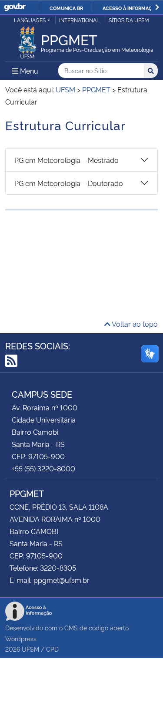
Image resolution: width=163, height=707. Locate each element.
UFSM (30, 649)
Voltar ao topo (134, 323)
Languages (30, 20)
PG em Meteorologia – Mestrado (66, 160)
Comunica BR (66, 7)
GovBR (15, 7)
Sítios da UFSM (129, 20)
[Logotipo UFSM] (27, 40)
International (79, 20)
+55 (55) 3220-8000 (43, 468)
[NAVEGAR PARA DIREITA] (157, 7)
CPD (52, 649)
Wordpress (21, 638)
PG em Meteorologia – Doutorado (68, 183)
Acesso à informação (131, 7)
